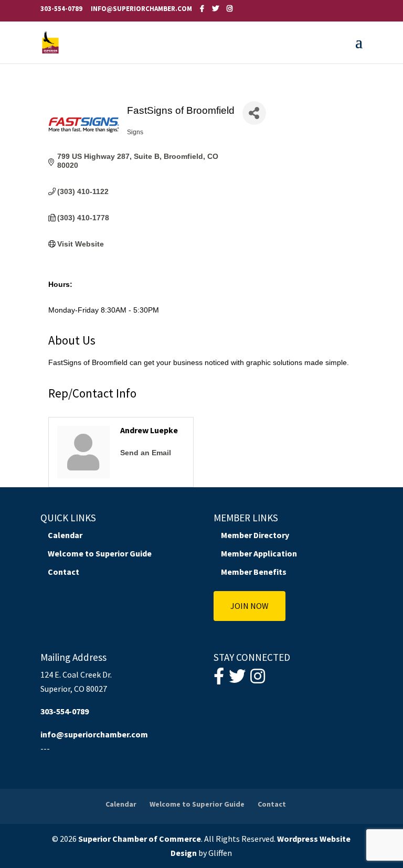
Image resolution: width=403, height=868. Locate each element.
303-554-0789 (61, 8)
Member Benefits (254, 571)
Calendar (65, 535)
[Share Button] (254, 113)
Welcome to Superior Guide (100, 553)
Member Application (259, 553)
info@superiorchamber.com (94, 734)
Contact (63, 571)
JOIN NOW (249, 606)
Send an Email (145, 452)
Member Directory (255, 535)
